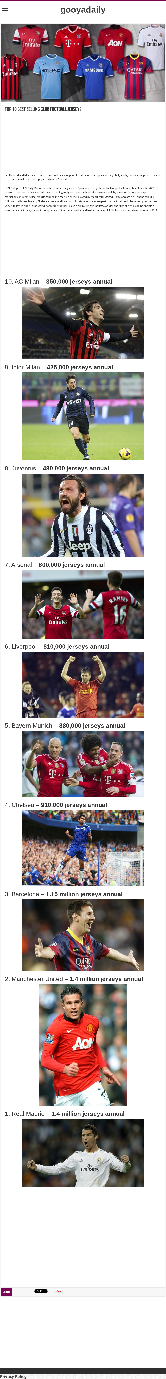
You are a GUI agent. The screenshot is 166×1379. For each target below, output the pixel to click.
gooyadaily (83, 9)
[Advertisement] (83, 143)
